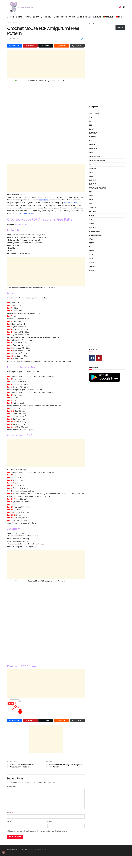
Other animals (85, 17)
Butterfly (93, 133)
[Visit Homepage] (20, 7)
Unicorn (92, 267)
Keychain (92, 212)
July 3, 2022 (11, 39)
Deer (73, 17)
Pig (90, 247)
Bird (90, 125)
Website (50, 822)
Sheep (91, 255)
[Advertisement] (46, 64)
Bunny (29, 17)
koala (91, 215)
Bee (90, 121)
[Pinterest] (99, 358)
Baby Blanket (94, 113)
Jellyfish (92, 208)
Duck (91, 176)
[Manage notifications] (3, 852)
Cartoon (92, 137)
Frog (91, 196)
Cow (91, 153)
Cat (37, 17)
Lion (90, 219)
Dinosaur (92, 168)
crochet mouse (44, 200)
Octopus (92, 227)
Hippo (91, 204)
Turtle (91, 263)
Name (10, 813)
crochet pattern (70, 202)
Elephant (92, 180)
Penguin (92, 243)
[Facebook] (92, 358)
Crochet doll (61, 17)
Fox (90, 192)
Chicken (92, 145)
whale (91, 270)
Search (91, 24)
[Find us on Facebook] (116, 7)
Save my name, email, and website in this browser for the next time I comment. (38, 831)
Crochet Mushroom (97, 160)
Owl (91, 239)
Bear (20, 17)
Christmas (47, 17)
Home (12, 17)
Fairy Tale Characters (97, 188)
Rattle (91, 251)
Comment (11, 787)
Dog (91, 172)
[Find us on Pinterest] (120, 7)
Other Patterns (95, 235)
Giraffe (92, 200)
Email (9, 822)
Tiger (91, 259)
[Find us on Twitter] (124, 7)
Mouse (15, 23)
